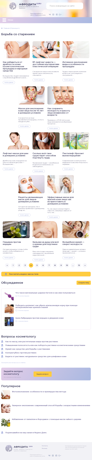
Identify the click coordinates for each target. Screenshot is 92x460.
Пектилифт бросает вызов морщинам (73, 154)
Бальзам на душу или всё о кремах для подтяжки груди (46, 244)
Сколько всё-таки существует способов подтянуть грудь (44, 155)
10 (67, 265)
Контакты (45, 446)
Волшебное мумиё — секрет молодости (73, 243)
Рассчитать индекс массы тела (23, 274)
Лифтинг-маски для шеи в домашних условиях (15, 154)
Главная (7, 28)
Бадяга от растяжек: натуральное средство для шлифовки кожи (35, 356)
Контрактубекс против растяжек (20, 353)
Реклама (44, 448)
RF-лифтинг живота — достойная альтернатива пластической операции (46, 64)
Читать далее (8, 82)
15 (79, 265)
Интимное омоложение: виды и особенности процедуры (75, 64)
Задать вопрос (43, 374)
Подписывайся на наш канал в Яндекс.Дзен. (26, 433)
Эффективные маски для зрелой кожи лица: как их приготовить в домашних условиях (60, 200)
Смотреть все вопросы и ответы (13, 362)
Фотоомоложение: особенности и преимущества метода (39, 392)
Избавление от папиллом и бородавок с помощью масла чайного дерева (46, 419)
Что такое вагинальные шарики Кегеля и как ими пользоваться (45, 293)
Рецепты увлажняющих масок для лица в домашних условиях (30, 199)
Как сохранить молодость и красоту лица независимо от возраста (58, 111)
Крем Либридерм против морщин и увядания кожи (39, 318)
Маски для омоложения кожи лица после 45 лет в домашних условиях (31, 110)
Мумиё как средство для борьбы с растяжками (27, 349)
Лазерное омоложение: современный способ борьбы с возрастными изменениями (51, 405)
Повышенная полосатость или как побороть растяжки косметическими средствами (45, 345)
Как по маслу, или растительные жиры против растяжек (31, 341)
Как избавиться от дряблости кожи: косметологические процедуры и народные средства (15, 66)
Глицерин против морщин (12, 243)
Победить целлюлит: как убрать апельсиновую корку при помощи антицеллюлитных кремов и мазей (46, 306)
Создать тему (83, 283)
